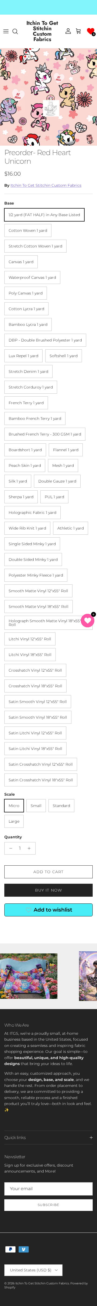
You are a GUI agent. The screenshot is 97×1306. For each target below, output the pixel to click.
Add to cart (48, 871)
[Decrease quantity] (9, 848)
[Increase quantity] (30, 848)
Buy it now (48, 890)
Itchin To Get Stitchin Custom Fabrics (46, 185)
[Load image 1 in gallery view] (48, 97)
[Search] (18, 31)
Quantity (13, 837)
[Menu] (6, 31)
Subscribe (48, 1205)
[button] (90, 31)
